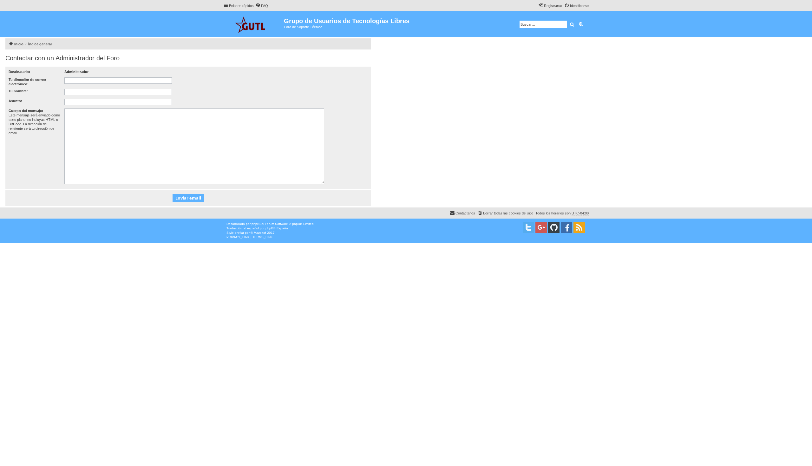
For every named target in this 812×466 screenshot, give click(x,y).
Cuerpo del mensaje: (26, 111)
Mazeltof (260, 232)
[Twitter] (528, 227)
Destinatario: (19, 72)
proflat (239, 232)
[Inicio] (253, 24)
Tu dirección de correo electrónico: (27, 82)
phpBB (257, 224)
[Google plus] (541, 227)
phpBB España (276, 228)
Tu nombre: (18, 91)
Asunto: (15, 101)
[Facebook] (566, 227)
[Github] (554, 227)
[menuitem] (261, 6)
